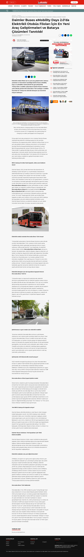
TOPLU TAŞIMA (57, 6)
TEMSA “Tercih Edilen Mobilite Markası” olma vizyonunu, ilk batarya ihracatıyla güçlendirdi (60, 88)
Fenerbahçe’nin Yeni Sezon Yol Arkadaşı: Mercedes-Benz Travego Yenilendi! (61, 72)
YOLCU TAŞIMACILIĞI (40, 6)
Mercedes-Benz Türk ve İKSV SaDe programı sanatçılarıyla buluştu (60, 76)
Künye (19, 543)
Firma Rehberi (21, 541)
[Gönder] (76, 542)
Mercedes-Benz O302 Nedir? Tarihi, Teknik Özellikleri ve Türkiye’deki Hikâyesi (60, 84)
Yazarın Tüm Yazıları (44, 40)
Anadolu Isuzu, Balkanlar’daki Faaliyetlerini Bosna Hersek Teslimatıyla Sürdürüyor (33, 11)
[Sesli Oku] (60, 35)
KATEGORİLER (10, 538)
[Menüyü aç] (7, 2)
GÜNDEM (10, 6)
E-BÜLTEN (57, 538)
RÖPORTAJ (17, 6)
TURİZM (49, 6)
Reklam (7, 541)
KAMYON (73, 6)
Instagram (44, 541)
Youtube (32, 543)
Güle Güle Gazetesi (21, 40)
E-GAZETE (24, 6)
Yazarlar (7, 545)
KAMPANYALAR (66, 6)
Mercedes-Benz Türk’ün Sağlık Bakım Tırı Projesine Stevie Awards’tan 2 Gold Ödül (60, 92)
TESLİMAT (30, 6)
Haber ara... (12, 2)
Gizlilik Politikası (21, 545)
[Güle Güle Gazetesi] (42, 2)
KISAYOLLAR (34, 538)
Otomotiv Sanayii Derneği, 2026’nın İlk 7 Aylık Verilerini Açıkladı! (59, 96)
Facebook (32, 541)
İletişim (7, 543)
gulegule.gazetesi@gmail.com (23, 41)
